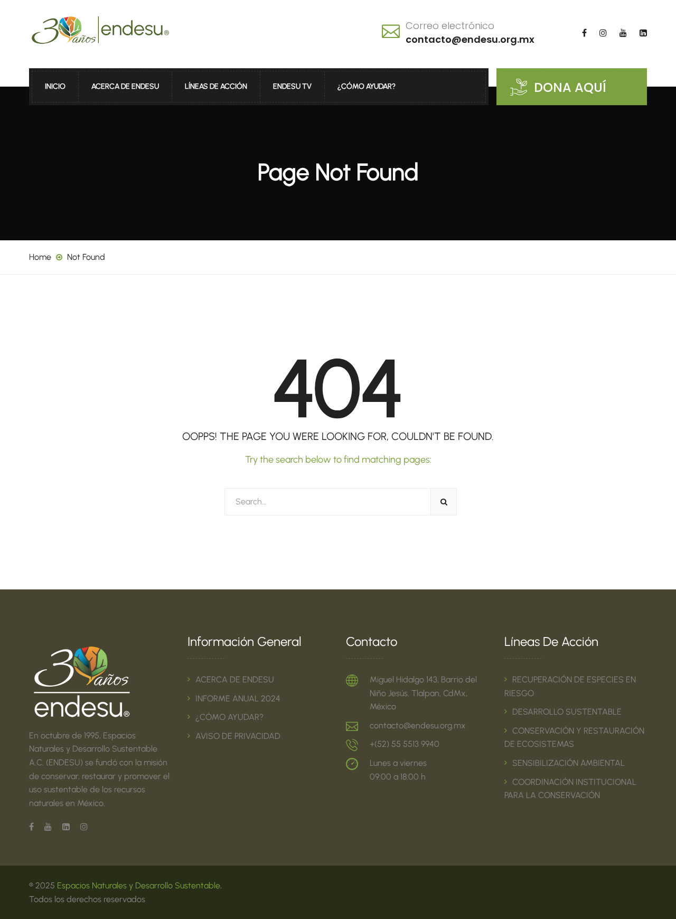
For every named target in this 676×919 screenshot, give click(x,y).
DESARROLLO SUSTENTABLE (567, 712)
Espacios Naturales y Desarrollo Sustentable (138, 885)
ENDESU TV (292, 86)
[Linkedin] (66, 827)
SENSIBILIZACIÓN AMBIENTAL (568, 763)
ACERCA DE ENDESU (125, 86)
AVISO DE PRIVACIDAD (237, 736)
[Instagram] (81, 827)
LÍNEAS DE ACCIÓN (216, 86)
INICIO (55, 86)
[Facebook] (34, 827)
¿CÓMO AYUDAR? (366, 86)
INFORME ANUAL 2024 (237, 698)
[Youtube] (48, 827)
